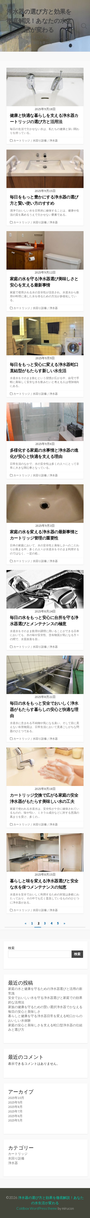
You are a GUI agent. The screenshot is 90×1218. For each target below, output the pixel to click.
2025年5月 (15, 1120)
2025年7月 (15, 1111)
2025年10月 (16, 1098)
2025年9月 (15, 1102)
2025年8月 (15, 1107)
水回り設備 (40, 140)
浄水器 (53, 140)
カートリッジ (21, 140)
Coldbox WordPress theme (36, 1208)
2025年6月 (15, 1116)
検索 (11, 948)
